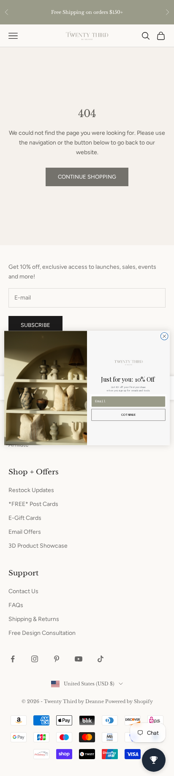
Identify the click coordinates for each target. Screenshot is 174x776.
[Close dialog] (164, 336)
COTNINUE (128, 415)
